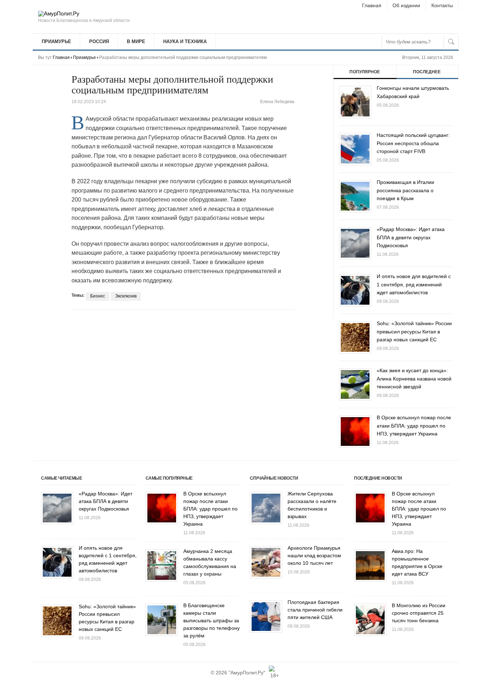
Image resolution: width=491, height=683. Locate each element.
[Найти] (451, 41)
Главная (371, 5)
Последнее (427, 71)
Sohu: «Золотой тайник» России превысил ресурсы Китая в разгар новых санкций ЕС (414, 331)
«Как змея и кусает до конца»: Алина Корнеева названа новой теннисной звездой (414, 378)
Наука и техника (185, 41)
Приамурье (56, 41)
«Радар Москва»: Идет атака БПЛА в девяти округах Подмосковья (411, 237)
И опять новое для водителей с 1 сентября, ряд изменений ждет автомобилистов (414, 284)
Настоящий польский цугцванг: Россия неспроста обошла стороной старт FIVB (413, 143)
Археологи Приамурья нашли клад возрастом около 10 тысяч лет (314, 555)
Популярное (364, 71)
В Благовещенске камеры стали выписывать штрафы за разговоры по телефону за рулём (211, 620)
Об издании (406, 5)
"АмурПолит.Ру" (247, 672)
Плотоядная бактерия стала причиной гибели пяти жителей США (315, 609)
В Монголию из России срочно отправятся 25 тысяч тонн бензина (418, 613)
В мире (136, 41)
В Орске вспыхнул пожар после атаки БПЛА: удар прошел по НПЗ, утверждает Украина (414, 426)
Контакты (442, 5)
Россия (99, 41)
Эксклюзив (126, 296)
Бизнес (97, 296)
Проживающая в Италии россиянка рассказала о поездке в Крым (405, 190)
